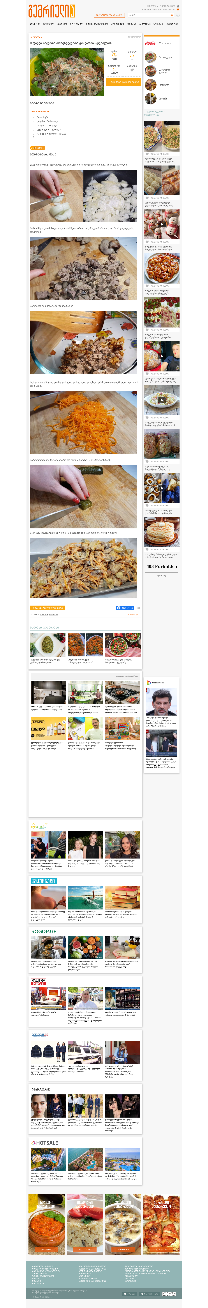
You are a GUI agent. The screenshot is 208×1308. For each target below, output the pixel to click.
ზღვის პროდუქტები (43, 1276)
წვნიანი (36, 1281)
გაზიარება (127, 608)
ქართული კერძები (42, 1266)
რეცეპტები (46, 1250)
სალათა (53, 614)
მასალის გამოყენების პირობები (46, 1293)
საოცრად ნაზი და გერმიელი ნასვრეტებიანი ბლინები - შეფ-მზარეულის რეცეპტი (161, 557)
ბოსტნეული (131, 1276)
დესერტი (130, 1278)
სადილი (44, 614)
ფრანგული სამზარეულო (139, 1266)
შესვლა (151, 6)
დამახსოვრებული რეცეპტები (158, 9)
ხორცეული (85, 1274)
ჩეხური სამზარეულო (137, 1269)
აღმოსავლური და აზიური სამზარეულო (147, 1271)
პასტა (35, 1278)
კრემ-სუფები (39, 1274)
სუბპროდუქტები (88, 1278)
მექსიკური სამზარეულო (46, 1271)
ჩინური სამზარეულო (90, 1271)
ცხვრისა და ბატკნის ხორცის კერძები (146, 1274)
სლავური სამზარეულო (45, 1269)
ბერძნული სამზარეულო (92, 1269)
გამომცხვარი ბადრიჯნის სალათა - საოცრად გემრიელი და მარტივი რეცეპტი (162, 161)
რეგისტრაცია (167, 6)
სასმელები (38, 1283)
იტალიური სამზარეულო (92, 1266)
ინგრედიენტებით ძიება (109, 15)
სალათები (84, 1276)
